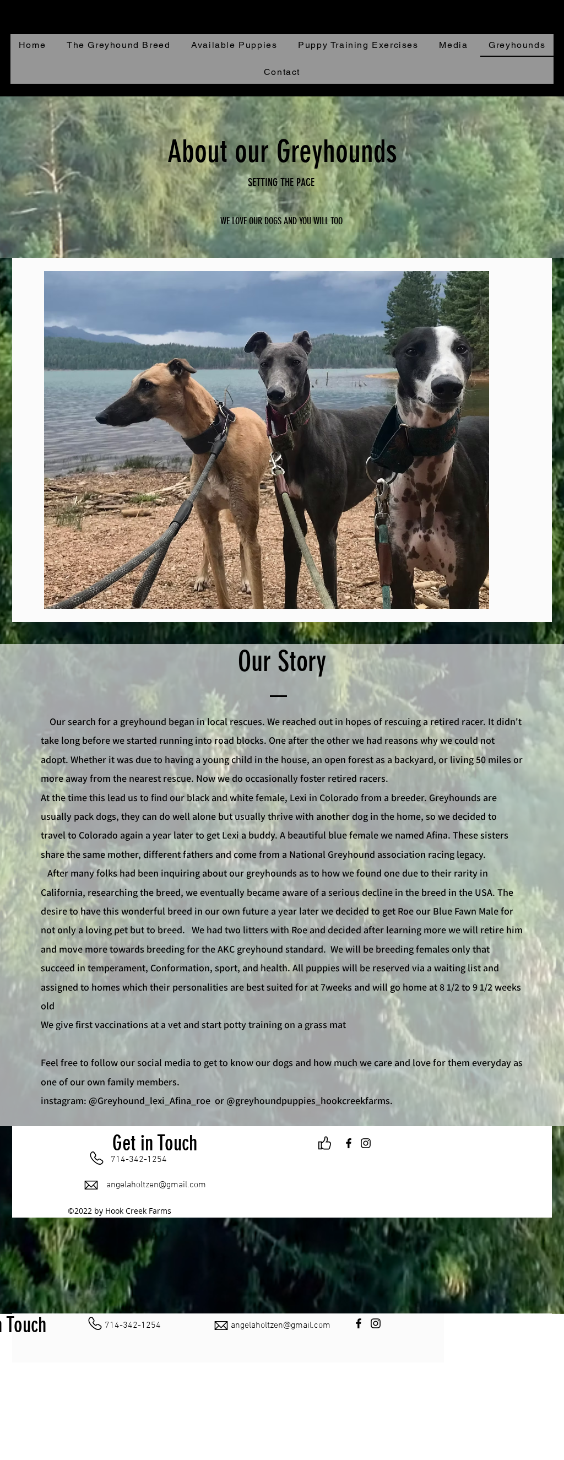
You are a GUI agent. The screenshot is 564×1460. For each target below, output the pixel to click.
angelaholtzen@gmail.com (156, 1185)
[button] (544, 88)
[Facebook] (348, 1143)
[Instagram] (365, 1143)
